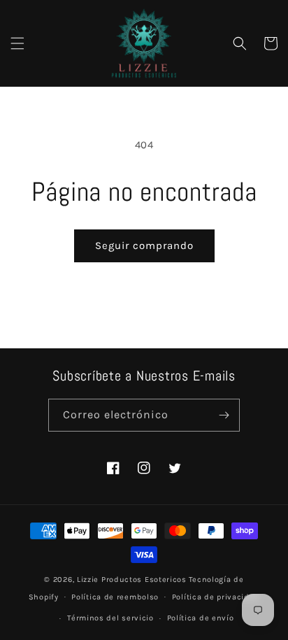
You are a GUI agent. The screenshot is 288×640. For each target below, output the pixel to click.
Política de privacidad (215, 597)
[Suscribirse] (223, 415)
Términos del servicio (110, 618)
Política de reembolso (115, 597)
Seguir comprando (144, 245)
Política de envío (200, 618)
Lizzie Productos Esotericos (132, 579)
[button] (17, 43)
